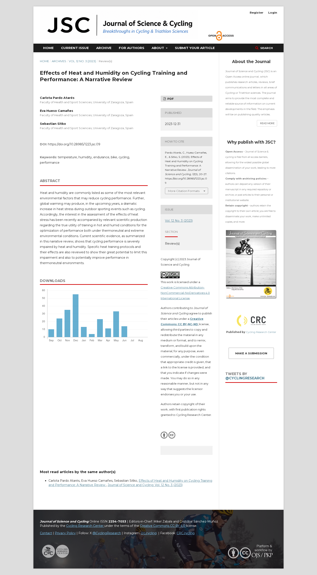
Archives (59, 61)
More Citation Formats (183, 191)
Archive (103, 48)
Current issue (75, 48)
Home (48, 48)
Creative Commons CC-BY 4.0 (163, 526)
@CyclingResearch (244, 378)
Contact (46, 533)
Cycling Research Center (261, 332)
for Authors (131, 48)
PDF (170, 98)
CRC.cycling (186, 533)
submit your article (195, 48)
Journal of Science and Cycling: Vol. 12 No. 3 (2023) (145, 485)
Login (272, 12)
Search (266, 48)
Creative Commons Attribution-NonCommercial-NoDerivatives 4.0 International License (185, 293)
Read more (267, 123)
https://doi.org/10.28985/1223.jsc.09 (74, 144)
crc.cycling (149, 533)
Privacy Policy (65, 533)
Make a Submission (251, 353)
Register (256, 12)
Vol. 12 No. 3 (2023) (82, 61)
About (158, 48)
